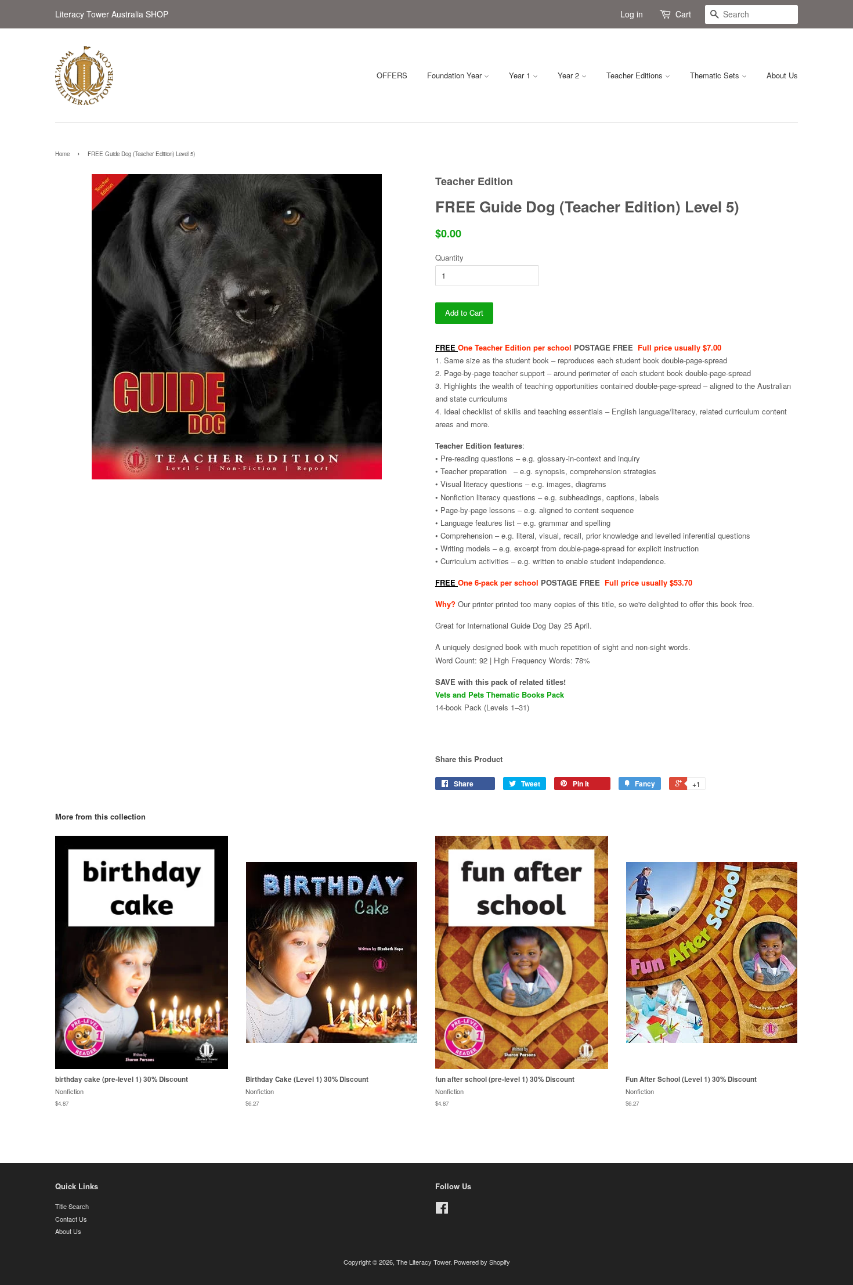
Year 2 (569, 75)
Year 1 (521, 75)
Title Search (72, 1206)
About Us (782, 75)
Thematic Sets (716, 75)
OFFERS (392, 75)
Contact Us (71, 1218)
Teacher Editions (635, 75)
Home (62, 154)
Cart (683, 14)
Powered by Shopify (482, 1261)
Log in (631, 14)
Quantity (449, 257)
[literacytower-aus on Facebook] (442, 1210)
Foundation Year (455, 75)
